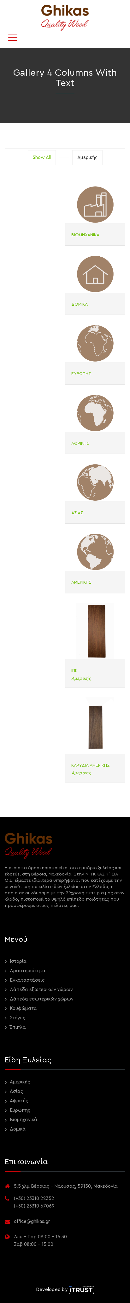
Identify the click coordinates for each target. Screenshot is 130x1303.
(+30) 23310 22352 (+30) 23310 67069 (34, 1202)
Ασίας (16, 1091)
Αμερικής (19, 1082)
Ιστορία (18, 961)
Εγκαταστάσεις (26, 980)
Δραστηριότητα (27, 970)
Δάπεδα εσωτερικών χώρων (41, 999)
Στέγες (17, 1018)
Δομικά (17, 1129)
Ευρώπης (19, 1110)
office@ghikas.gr (32, 1221)
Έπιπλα (17, 1027)
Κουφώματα (23, 1008)
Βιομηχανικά (23, 1119)
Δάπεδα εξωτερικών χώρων (41, 989)
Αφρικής (18, 1101)
